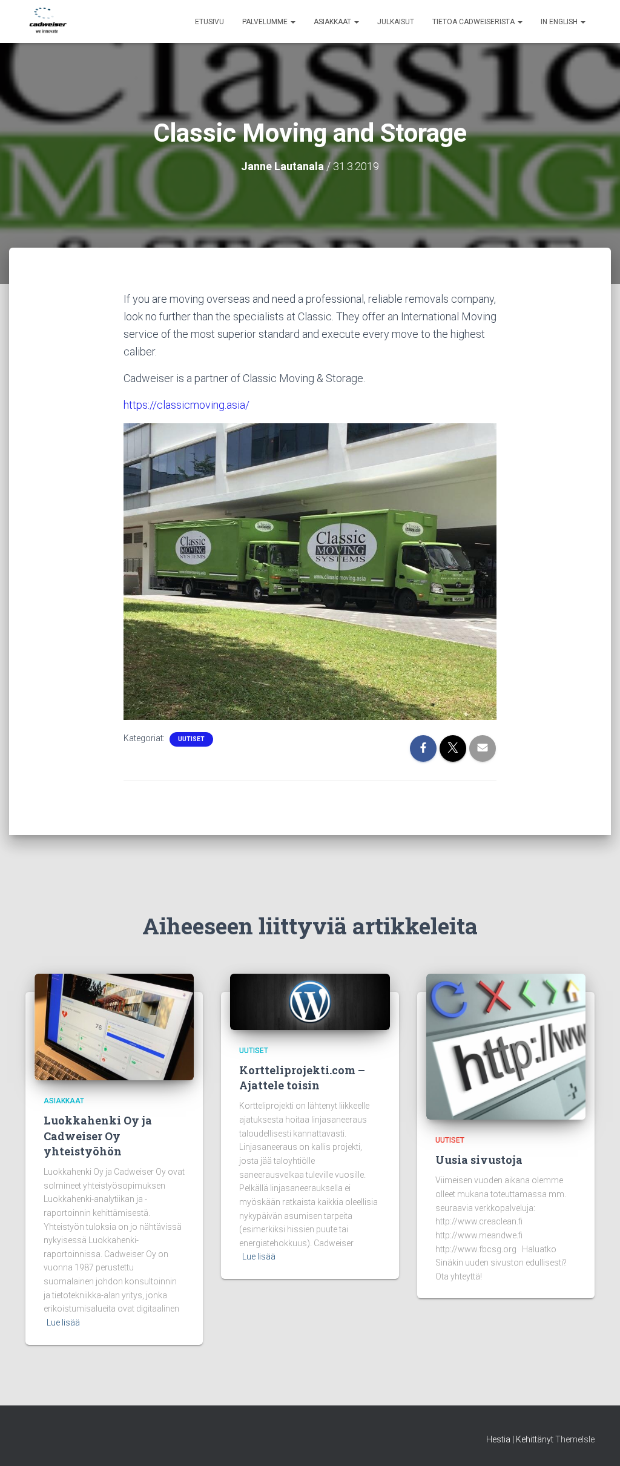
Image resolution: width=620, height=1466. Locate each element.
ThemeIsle (575, 1439)
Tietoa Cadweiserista (474, 22)
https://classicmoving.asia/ (186, 404)
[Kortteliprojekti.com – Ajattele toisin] (309, 1001)
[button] (292, 22)
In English (560, 22)
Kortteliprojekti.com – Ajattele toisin (302, 1077)
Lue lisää (63, 1322)
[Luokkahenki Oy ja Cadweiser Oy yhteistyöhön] (114, 1026)
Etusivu (209, 22)
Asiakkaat (333, 22)
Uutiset (191, 739)
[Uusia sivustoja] (505, 1046)
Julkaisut (395, 22)
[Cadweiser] (48, 22)
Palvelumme (265, 22)
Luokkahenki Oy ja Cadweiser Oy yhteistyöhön (98, 1135)
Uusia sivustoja (479, 1159)
